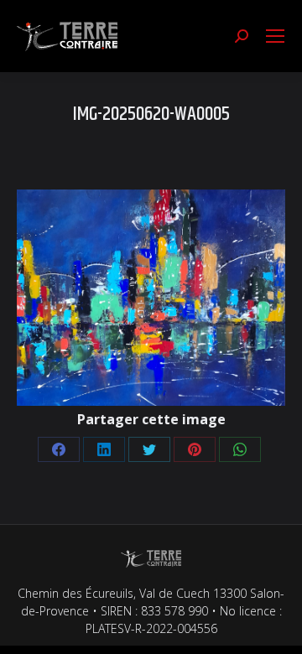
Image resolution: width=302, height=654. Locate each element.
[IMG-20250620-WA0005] (151, 297)
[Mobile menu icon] (275, 36)
